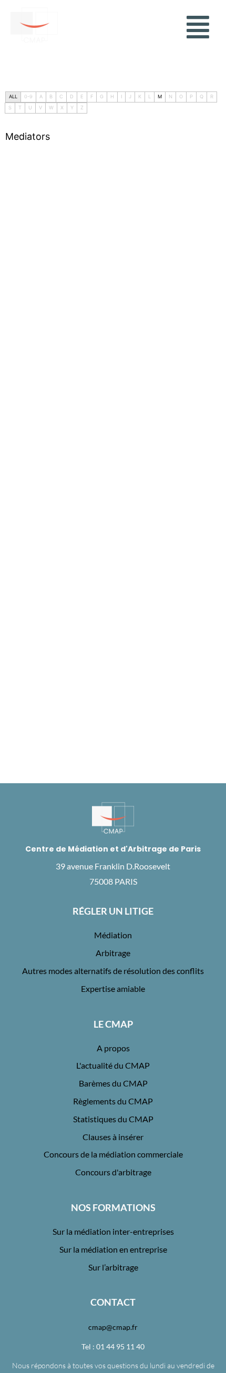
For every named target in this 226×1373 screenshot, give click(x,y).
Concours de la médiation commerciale (113, 1154)
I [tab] (121, 96)
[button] (198, 27)
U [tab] (30, 107)
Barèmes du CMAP (113, 1083)
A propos (113, 1048)
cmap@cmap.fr (113, 1327)
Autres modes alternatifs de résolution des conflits (113, 971)
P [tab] (191, 96)
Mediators (27, 136)
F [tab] (91, 96)
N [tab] (170, 96)
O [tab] (181, 96)
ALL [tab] (13, 96)
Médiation (113, 935)
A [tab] (41, 96)
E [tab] (82, 96)
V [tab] (40, 107)
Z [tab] (82, 107)
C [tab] (61, 96)
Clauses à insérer (113, 1137)
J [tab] (130, 96)
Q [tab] (201, 96)
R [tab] (211, 96)
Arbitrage (113, 953)
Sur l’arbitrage (113, 1267)
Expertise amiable (113, 988)
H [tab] (112, 96)
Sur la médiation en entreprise (113, 1249)
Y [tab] (72, 107)
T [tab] (20, 107)
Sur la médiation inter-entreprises (113, 1231)
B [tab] (51, 96)
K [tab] (139, 96)
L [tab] (149, 96)
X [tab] (62, 107)
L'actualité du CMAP (113, 1065)
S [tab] (10, 107)
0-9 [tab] (28, 96)
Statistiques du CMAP (113, 1119)
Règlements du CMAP (113, 1101)
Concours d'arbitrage (113, 1172)
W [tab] (51, 107)
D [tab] (72, 96)
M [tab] (160, 96)
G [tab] (102, 96)
